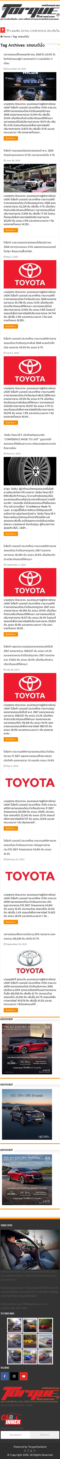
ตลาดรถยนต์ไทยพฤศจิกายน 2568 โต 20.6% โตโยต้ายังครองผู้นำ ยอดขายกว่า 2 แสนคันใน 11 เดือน (29, 58)
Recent (44, 1435)
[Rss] (25, 1451)
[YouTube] (24, 1376)
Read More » (11, 138)
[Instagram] (14, 1376)
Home (6, 36)
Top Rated (15, 1435)
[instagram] (34, 1451)
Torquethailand (37, 1447)
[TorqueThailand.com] (30, 11)
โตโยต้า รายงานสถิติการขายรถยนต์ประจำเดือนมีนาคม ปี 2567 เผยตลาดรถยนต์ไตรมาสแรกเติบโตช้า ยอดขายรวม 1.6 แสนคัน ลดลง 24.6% (29, 756)
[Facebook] (5, 1376)
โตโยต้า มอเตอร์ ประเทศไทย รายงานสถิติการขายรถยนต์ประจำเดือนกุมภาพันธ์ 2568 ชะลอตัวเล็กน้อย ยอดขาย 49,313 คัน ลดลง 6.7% (30, 342)
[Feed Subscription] (59, 44)
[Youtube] (31, 1451)
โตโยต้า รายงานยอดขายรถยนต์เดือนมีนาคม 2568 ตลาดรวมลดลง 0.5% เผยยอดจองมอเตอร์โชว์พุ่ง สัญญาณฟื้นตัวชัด (30, 246)
